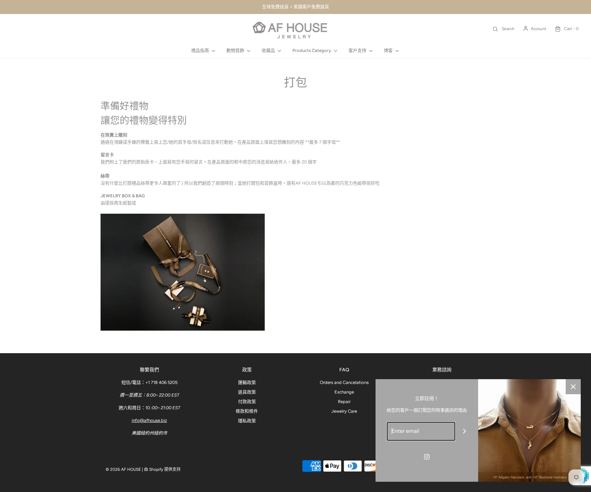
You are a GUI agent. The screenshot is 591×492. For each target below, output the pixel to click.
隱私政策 (247, 420)
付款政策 (247, 401)
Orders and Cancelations (344, 382)
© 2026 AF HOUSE (123, 469)
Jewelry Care (344, 411)
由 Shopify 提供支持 (162, 469)
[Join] (464, 431)
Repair (344, 401)
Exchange (344, 392)
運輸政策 (247, 382)
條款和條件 (247, 411)
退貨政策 (247, 392)
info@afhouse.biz (149, 420)
